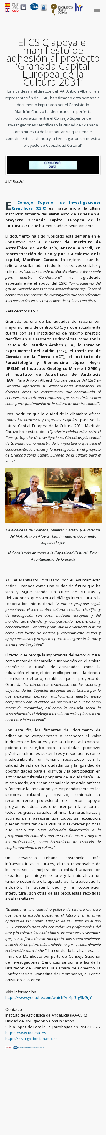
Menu (97, 12)
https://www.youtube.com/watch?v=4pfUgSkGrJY (48, 997)
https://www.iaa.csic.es (25, 1032)
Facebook (77, 1072)
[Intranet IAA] (43, 10)
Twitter (84, 1072)
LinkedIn (98, 1072)
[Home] (34, 8)
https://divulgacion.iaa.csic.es (31, 1038)
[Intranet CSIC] (23, 10)
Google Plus (91, 1072)
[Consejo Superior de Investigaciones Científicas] (15, 10)
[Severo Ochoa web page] (62, 14)
